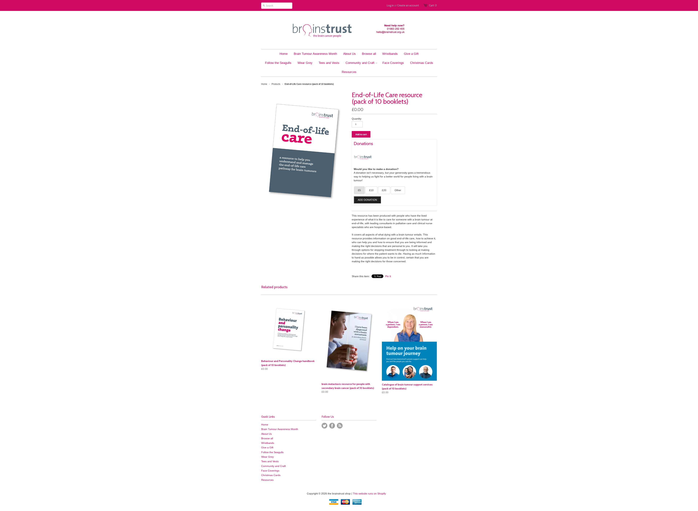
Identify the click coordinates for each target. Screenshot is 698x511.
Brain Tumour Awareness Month (279, 429)
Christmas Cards (270, 475)
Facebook (332, 426)
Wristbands (267, 442)
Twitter (324, 426)
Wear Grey (267, 456)
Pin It (388, 276)
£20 (384, 190)
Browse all (267, 438)
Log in (390, 5)
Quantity (356, 118)
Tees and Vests (270, 461)
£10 (371, 190)
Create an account (408, 5)
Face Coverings (270, 470)
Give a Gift (267, 447)
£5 (359, 190)
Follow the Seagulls (272, 452)
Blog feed (340, 426)
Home (264, 424)
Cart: (433, 5)
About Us (266, 433)
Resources (267, 479)
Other (398, 190)
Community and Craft (273, 466)
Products (276, 84)
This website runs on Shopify (369, 493)
